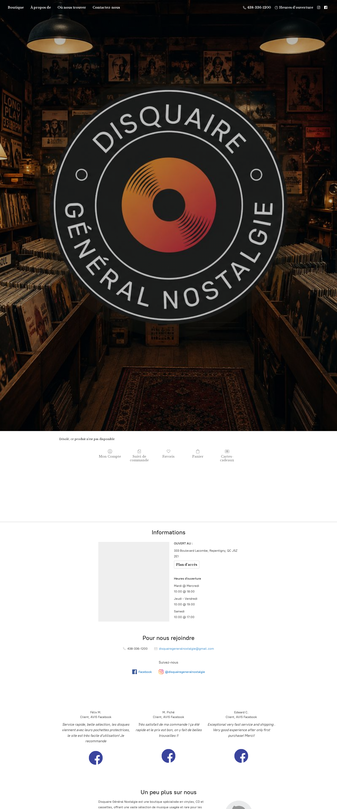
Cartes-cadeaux (227, 458)
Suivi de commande (139, 458)
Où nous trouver (72, 7)
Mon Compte (110, 456)
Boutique (16, 7)
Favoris (168, 456)
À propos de (40, 7)
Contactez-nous (106, 7)
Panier (197, 456)
